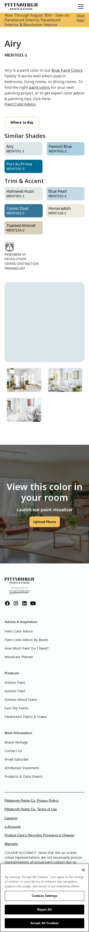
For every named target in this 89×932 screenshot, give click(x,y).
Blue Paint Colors (67, 70)
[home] (21, 6)
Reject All (44, 909)
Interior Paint (15, 682)
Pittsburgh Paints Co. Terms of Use (31, 809)
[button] (79, 6)
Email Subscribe (16, 759)
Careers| (11, 818)
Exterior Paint (15, 691)
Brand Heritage (16, 742)
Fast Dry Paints (16, 708)
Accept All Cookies (44, 923)
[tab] (24, 380)
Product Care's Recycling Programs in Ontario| (40, 835)
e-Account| (13, 827)
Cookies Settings (44, 896)
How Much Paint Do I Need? (27, 648)
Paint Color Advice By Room (26, 639)
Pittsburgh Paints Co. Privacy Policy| (32, 800)
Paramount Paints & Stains (26, 716)
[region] (44, 897)
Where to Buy (21, 122)
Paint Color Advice (20, 104)
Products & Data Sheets (23, 776)
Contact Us (13, 751)
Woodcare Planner (19, 657)
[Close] (83, 870)
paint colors (39, 87)
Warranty (11, 844)
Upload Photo (44, 522)
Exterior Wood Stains (21, 699)
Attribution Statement (22, 768)
